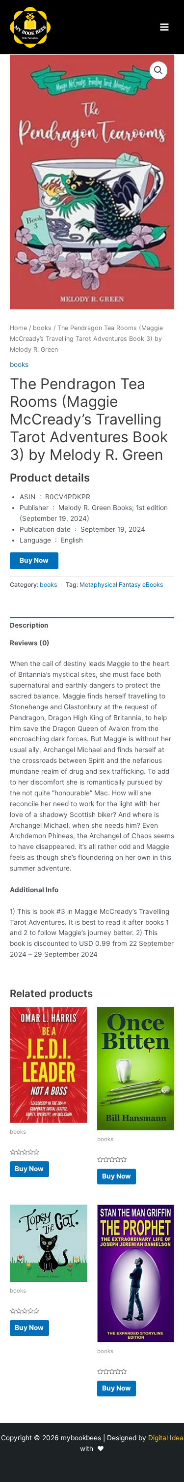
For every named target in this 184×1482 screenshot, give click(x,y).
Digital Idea (166, 1438)
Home (18, 328)
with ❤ (92, 1448)
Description (29, 625)
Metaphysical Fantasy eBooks (121, 584)
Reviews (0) (30, 643)
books (42, 328)
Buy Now (34, 560)
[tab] (92, 626)
